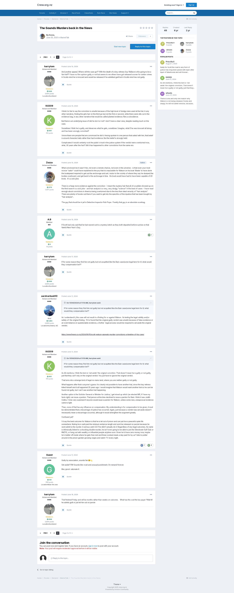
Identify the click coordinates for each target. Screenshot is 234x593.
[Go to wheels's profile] (163, 51)
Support (124, 13)
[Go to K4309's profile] (49, 120)
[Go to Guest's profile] (49, 469)
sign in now (92, 546)
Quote (69, 84)
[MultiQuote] (63, 84)
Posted (70, 66)
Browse (63, 13)
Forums (42, 13)
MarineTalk (64, 37)
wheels (169, 50)
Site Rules (113, 13)
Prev (46, 57)
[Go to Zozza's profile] (42, 36)
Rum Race (101, 13)
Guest (49, 455)
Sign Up (191, 5)
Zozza (51, 35)
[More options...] (151, 66)
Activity (52, 13)
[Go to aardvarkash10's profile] (49, 310)
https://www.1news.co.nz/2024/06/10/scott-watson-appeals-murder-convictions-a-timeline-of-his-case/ (103, 334)
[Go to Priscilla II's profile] (163, 44)
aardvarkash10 (49, 296)
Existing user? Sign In (173, 5)
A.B (49, 219)
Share (130, 36)
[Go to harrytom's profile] (49, 80)
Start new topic (120, 46)
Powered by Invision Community (117, 589)
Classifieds (88, 13)
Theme (116, 584)
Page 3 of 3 (67, 57)
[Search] (194, 13)
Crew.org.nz (44, 4)
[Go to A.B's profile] (49, 234)
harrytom (49, 66)
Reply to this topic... (61, 558)
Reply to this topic (142, 46)
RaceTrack (76, 13)
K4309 (49, 106)
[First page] (40, 57)
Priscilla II (170, 43)
